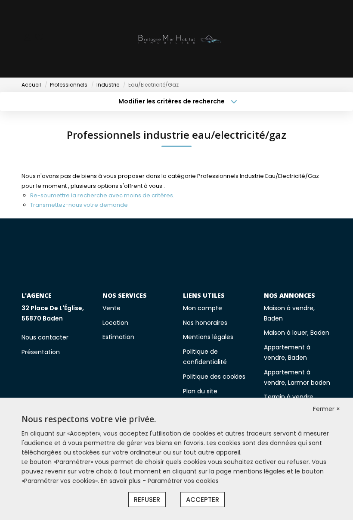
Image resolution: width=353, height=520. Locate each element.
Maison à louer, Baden (296, 332)
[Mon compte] (27, 38)
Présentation (41, 352)
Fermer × (326, 409)
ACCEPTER (202, 499)
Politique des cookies (214, 376)
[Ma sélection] (39, 38)
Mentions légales (208, 337)
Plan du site (200, 391)
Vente (111, 308)
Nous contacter (45, 337)
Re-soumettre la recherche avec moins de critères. (102, 195)
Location (115, 322)
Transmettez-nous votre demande (79, 205)
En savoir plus (121, 480)
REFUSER (147, 499)
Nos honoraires (205, 322)
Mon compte (202, 308)
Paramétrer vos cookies (183, 480)
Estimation (118, 337)
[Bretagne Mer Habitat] (179, 38)
